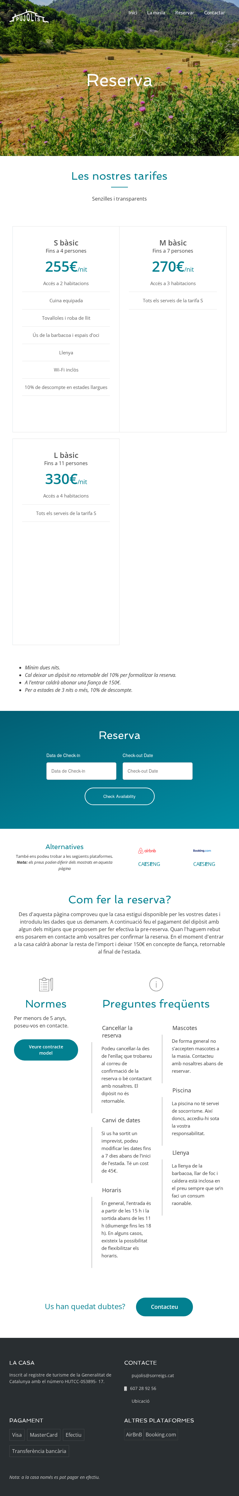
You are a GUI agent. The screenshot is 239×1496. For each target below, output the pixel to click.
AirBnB (134, 1434)
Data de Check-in (63, 755)
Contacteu (164, 1306)
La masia (156, 12)
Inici (133, 12)
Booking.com (161, 1434)
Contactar (214, 12)
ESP (148, 864)
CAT (142, 864)
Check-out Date (138, 755)
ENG (155, 864)
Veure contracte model (46, 1050)
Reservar (184, 12)
